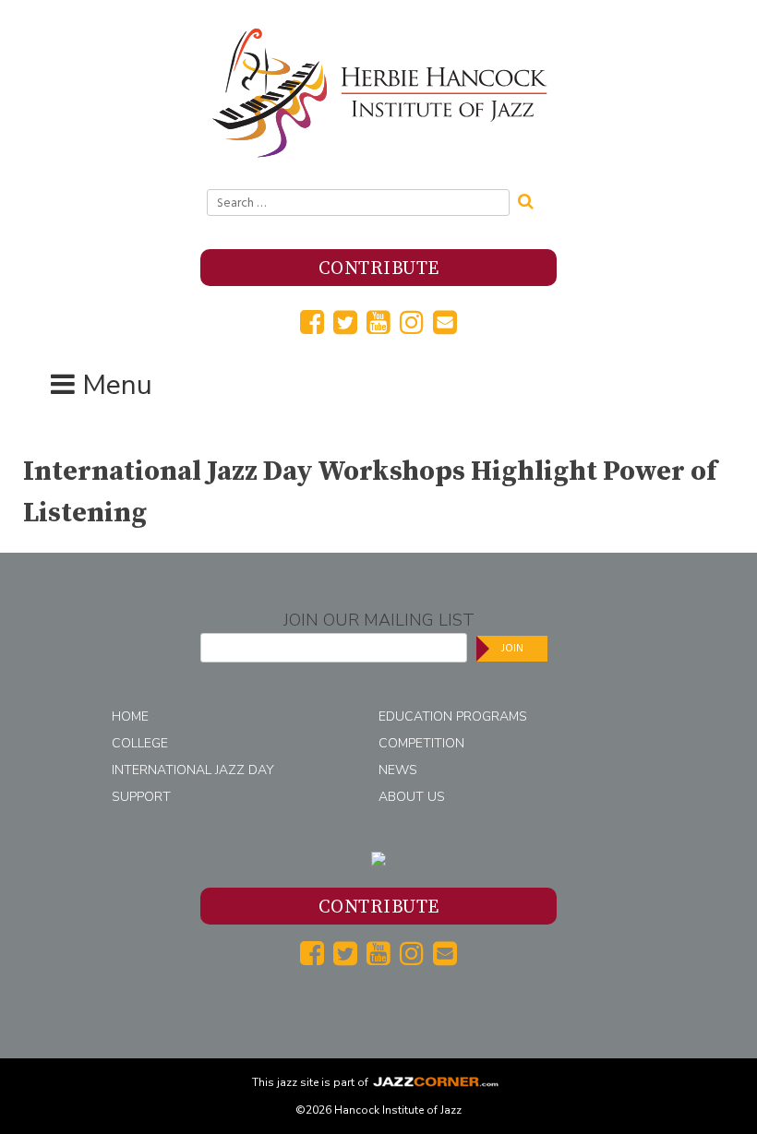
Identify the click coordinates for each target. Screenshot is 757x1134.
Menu (117, 385)
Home (130, 716)
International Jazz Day (193, 770)
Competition (421, 743)
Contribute (378, 269)
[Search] (531, 199)
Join (512, 648)
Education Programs (452, 716)
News (397, 770)
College (140, 743)
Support (141, 797)
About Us (411, 797)
